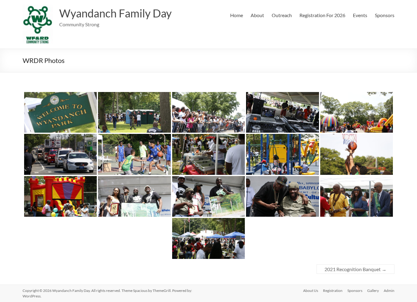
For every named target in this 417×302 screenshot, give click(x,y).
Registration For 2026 (322, 15)
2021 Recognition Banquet (355, 269)
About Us (310, 290)
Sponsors (384, 15)
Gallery (373, 290)
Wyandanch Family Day (115, 13)
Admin (389, 290)
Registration (333, 290)
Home (236, 15)
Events (360, 15)
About (257, 15)
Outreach (282, 15)
